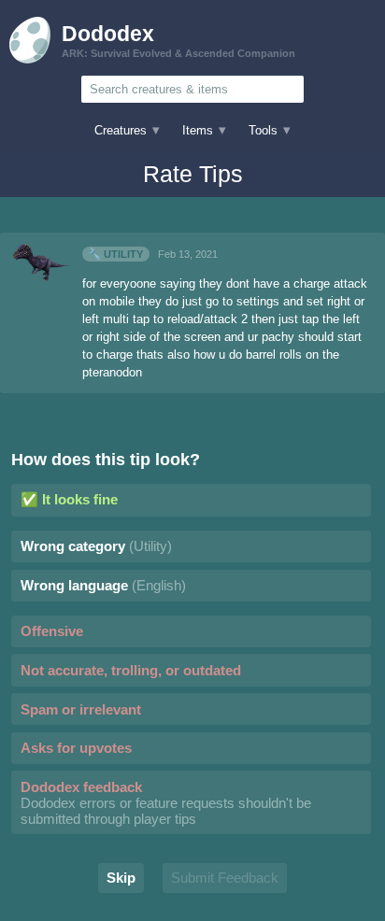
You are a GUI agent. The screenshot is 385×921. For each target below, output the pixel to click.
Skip (121, 878)
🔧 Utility (115, 254)
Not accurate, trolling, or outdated (131, 670)
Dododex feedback (166, 803)
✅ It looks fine (69, 499)
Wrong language (103, 585)
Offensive (52, 631)
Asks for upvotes (76, 748)
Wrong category (96, 546)
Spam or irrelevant (81, 709)
